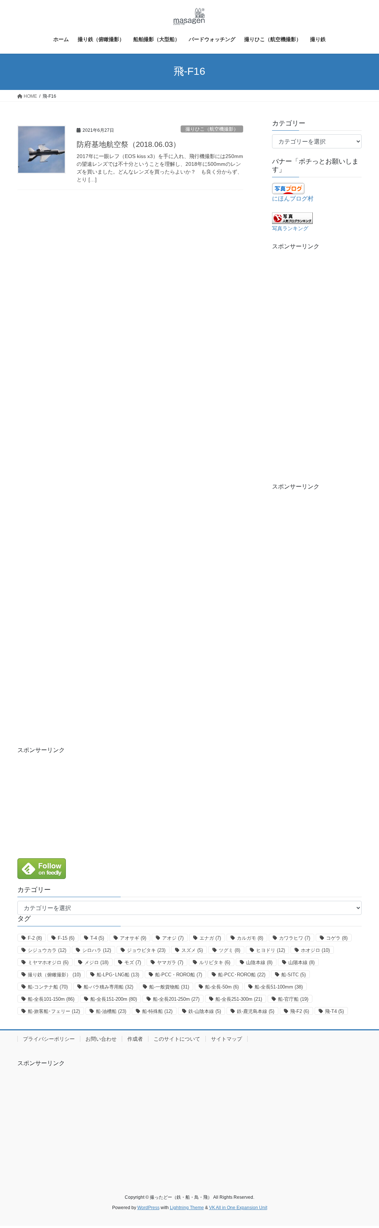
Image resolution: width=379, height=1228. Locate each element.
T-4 (97, 938)
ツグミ (229, 950)
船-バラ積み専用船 (108, 987)
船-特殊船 (157, 1011)
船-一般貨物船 (169, 987)
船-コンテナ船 (48, 987)
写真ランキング (290, 228)
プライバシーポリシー (49, 1039)
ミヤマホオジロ (48, 962)
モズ (132, 962)
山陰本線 (259, 962)
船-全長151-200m (113, 999)
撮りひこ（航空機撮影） (211, 129)
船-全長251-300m (238, 999)
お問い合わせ (101, 1039)
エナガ (210, 938)
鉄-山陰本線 (204, 1011)
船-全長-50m (222, 987)
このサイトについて (177, 1039)
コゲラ (337, 938)
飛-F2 (299, 1011)
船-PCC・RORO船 (178, 974)
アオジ (173, 938)
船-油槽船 (111, 1011)
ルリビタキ (214, 962)
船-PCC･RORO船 (241, 974)
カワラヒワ (294, 938)
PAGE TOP (363, 1184)
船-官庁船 (293, 999)
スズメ (192, 950)
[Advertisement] (317, 362)
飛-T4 (334, 1011)
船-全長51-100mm (279, 987)
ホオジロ (315, 950)
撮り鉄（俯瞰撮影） (54, 974)
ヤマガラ (170, 962)
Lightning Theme (187, 1207)
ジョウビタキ (146, 950)
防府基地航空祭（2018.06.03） (128, 144)
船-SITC (293, 974)
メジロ (96, 962)
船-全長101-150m (51, 999)
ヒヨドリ (270, 950)
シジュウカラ (47, 950)
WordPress (148, 1207)
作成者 (135, 1039)
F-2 (35, 938)
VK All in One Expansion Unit (238, 1207)
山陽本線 (301, 962)
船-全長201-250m (176, 999)
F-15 (66, 938)
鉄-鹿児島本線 (255, 1011)
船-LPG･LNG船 (118, 974)
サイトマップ (226, 1039)
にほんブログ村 (292, 198)
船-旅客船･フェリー (54, 1011)
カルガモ (250, 938)
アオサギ (133, 938)
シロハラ (96, 950)
